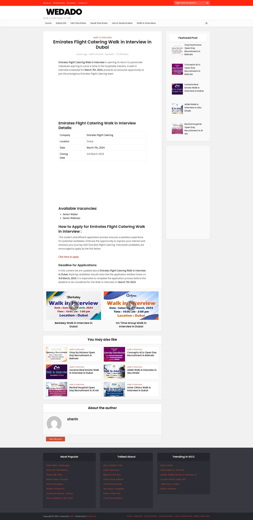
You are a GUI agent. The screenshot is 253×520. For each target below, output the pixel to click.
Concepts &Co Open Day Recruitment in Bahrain (142, 354)
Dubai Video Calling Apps (58, 465)
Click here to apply (68, 256)
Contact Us (82, 3)
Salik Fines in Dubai (169, 484)
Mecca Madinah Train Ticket (59, 498)
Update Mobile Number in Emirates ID (178, 474)
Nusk (119, 484)
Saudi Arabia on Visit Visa (172, 470)
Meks (71, 516)
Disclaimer (71, 3)
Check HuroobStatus (113, 498)
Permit (113, 484)
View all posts (55, 439)
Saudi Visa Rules (99, 23)
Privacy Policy (59, 3)
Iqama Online (166, 465)
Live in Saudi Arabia (122, 23)
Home (48, 23)
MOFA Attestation (54, 484)
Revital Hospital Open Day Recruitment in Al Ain (84, 389)
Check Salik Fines (54, 474)
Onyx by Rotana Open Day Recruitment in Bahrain (82, 355)
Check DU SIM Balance (57, 470)
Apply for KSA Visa (111, 474)
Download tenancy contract (60, 493)
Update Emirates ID (55, 488)
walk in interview (102, 37)
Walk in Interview (168, 488)
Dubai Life (61, 23)
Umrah (106, 484)
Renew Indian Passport (57, 479)
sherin (111, 54)
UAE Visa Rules (78, 23)
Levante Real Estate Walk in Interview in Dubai (84, 371)
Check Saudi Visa (111, 470)
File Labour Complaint (113, 488)
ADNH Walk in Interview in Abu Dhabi (142, 371)
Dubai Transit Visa (111, 493)
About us (47, 3)
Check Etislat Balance (113, 479)
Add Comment (96, 54)
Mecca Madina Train (113, 465)
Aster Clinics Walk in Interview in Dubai (139, 389)
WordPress (91, 516)
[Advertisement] (102, 100)
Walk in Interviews (146, 23)
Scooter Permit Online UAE (173, 479)
